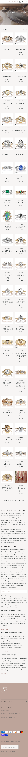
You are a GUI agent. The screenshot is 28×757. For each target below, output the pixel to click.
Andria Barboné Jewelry (10, 751)
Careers (14, 739)
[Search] (5, 1)
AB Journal (3, 739)
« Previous (6, 500)
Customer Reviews (5, 741)
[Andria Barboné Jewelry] (12, 2)
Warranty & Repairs (15, 741)
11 (19, 500)
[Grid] (23, 30)
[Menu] (1, 1)
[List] (26, 30)
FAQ (19, 739)
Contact (9, 739)
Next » (23, 500)
